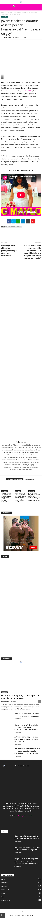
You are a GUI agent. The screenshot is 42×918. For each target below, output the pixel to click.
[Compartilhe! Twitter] (13, 221)
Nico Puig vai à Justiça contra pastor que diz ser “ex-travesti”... (20, 697)
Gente (3, 879)
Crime (15, 226)
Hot (2, 897)
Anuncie (21, 912)
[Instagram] (19, 473)
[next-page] (22, 505)
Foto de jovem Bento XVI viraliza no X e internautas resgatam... (27, 715)
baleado (9, 226)
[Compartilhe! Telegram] (23, 221)
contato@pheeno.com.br (24, 816)
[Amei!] (33, 221)
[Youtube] (28, 820)
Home (2, 12)
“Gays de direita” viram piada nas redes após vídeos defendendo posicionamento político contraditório (6, 497)
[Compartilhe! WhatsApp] (18, 221)
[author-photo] (21, 351)
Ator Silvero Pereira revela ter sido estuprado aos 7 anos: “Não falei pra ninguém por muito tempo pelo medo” (32, 251)
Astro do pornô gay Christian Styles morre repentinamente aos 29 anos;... (26, 739)
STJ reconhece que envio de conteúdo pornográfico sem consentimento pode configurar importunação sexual (20, 497)
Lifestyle (9, 12)
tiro (20, 226)
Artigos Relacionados (15, 479)
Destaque (4, 491)
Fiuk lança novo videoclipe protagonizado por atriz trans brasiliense (9, 250)
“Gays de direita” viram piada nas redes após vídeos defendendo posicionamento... (26, 727)
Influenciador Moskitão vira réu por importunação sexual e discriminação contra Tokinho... (27, 751)
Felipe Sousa (8, 37)
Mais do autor (29, 479)
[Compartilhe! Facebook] (9, 221)
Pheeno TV (5, 890)
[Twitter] (9, 43)
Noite (3, 893)
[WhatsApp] (19, 43)
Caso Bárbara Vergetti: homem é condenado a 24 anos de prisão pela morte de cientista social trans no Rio (34, 496)
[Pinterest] (14, 43)
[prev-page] (19, 505)
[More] (25, 43)
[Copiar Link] (28, 221)
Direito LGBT (5, 900)
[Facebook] (3, 43)
